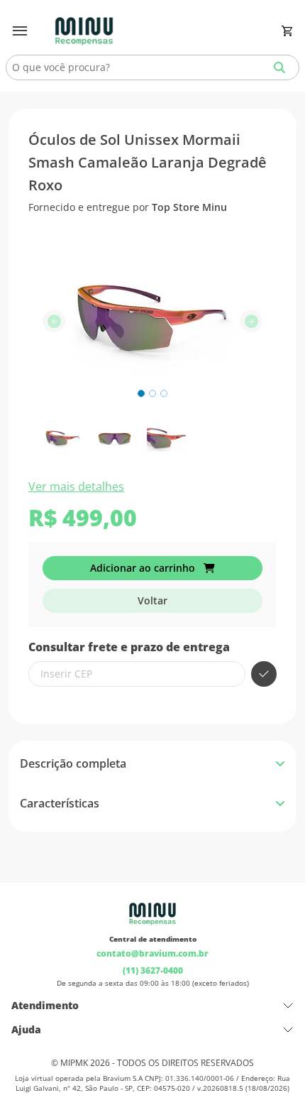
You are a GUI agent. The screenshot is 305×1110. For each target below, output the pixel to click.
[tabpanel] (152, 803)
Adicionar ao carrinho (144, 568)
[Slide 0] (141, 393)
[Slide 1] (152, 393)
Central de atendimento (152, 939)
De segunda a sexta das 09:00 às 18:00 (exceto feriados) (153, 983)
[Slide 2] (163, 393)
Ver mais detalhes (76, 486)
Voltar (152, 600)
